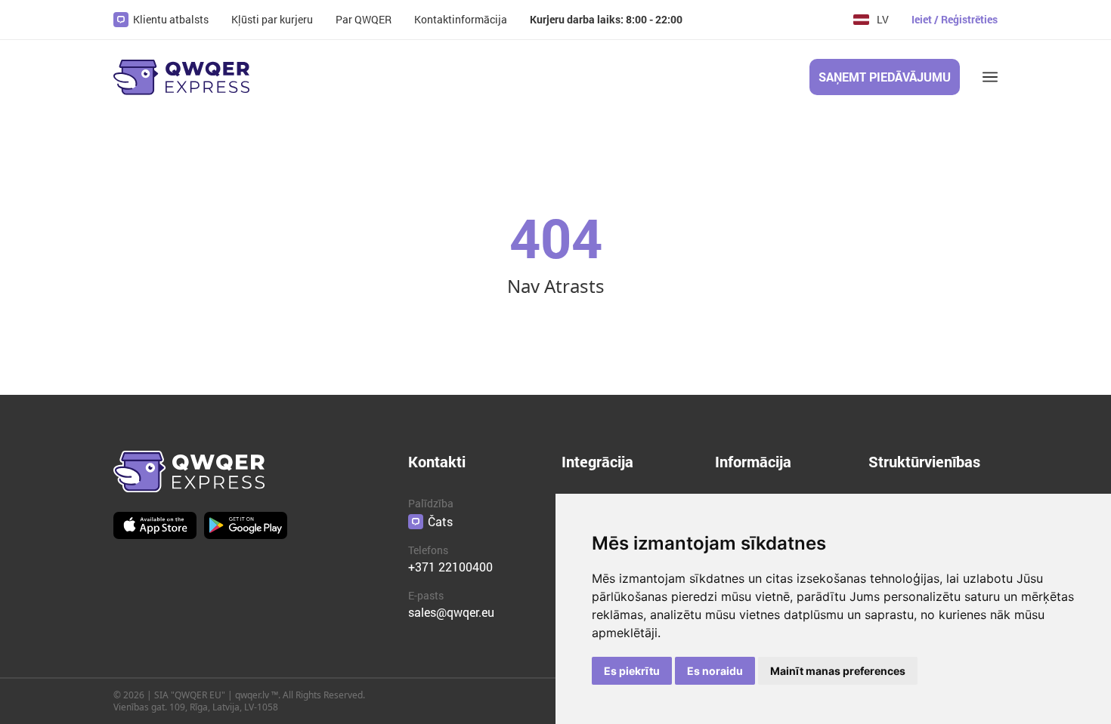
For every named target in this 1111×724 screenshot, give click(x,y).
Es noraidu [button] (715, 670)
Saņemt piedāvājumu (885, 77)
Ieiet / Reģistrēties (954, 19)
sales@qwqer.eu (451, 612)
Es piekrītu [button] (632, 670)
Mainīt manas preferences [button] (837, 670)
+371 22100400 (450, 567)
